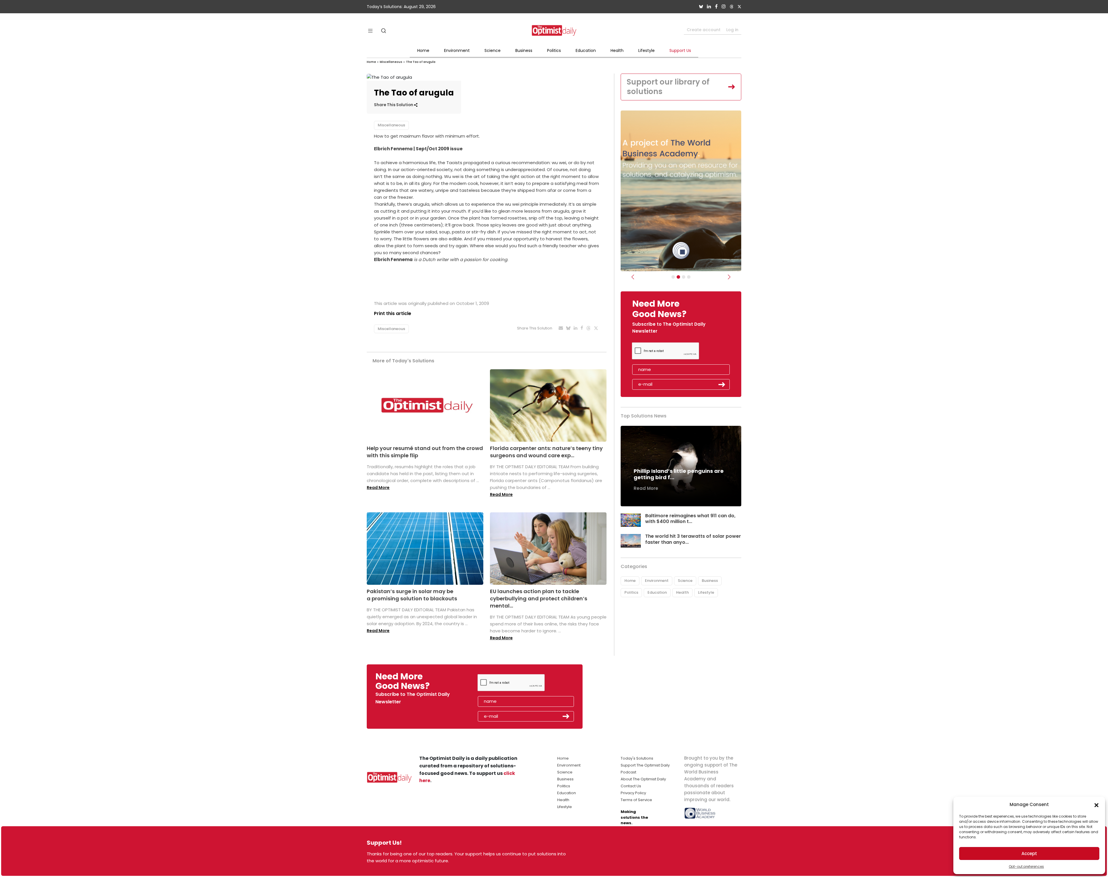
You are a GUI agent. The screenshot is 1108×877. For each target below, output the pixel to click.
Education (586, 50)
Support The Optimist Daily (645, 765)
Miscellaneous (391, 62)
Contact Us (631, 786)
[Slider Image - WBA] (678, 277)
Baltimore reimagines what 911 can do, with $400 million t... (690, 518)
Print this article (392, 313)
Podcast (628, 772)
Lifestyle (646, 50)
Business (523, 50)
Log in (732, 30)
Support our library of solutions (668, 87)
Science (492, 50)
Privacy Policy (633, 793)
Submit (721, 384)
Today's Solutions (637, 758)
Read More (378, 487)
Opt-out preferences (1026, 866)
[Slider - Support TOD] (683, 277)
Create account (703, 30)
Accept (1029, 853)
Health (617, 50)
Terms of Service (636, 800)
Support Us (680, 50)
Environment (457, 50)
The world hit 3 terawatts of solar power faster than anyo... (693, 539)
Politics (554, 50)
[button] (1096, 804)
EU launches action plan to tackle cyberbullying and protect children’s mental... (538, 598)
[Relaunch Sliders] (688, 277)
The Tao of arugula (420, 62)
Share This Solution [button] (394, 105)
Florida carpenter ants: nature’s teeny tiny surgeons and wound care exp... (546, 452)
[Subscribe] (673, 277)
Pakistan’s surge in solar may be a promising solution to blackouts (412, 595)
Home (423, 50)
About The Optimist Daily (643, 779)
